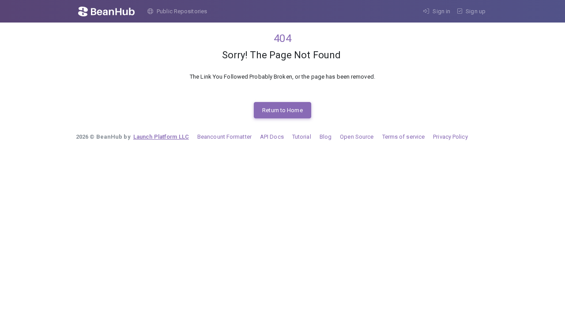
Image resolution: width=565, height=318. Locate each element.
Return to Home (282, 110)
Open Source (356, 136)
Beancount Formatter (224, 136)
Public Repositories (182, 11)
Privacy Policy (450, 136)
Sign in (441, 11)
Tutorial (301, 136)
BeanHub (113, 11)
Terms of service (403, 136)
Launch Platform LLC (161, 136)
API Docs (272, 136)
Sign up (476, 11)
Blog (325, 136)
